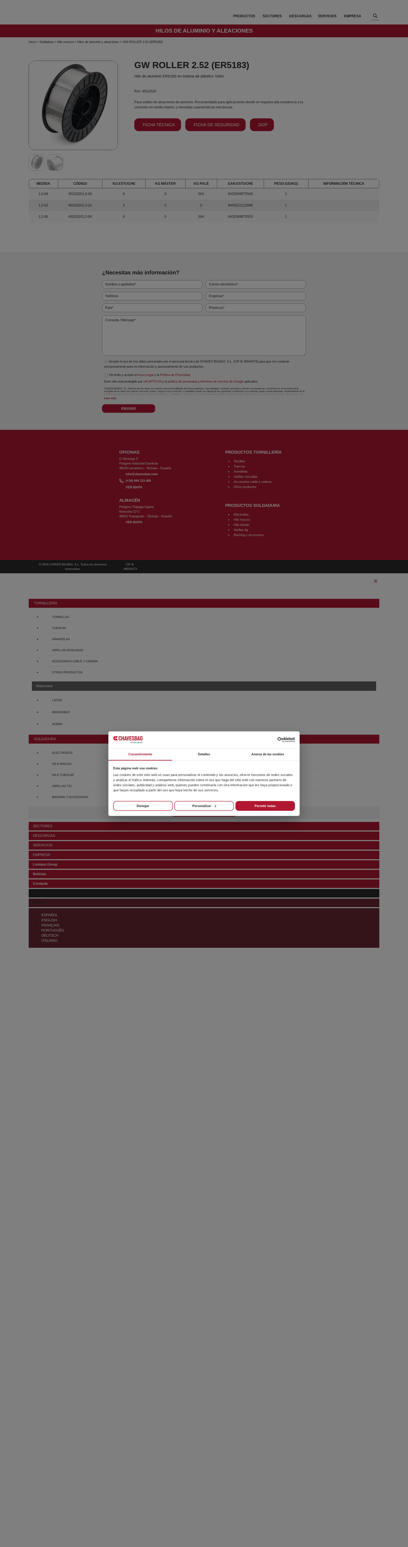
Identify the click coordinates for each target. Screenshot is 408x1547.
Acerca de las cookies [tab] (267, 754)
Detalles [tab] (204, 754)
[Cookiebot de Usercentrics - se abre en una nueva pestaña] (276, 739)
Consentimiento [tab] (140, 754)
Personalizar (201, 806)
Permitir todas (265, 806)
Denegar (143, 806)
